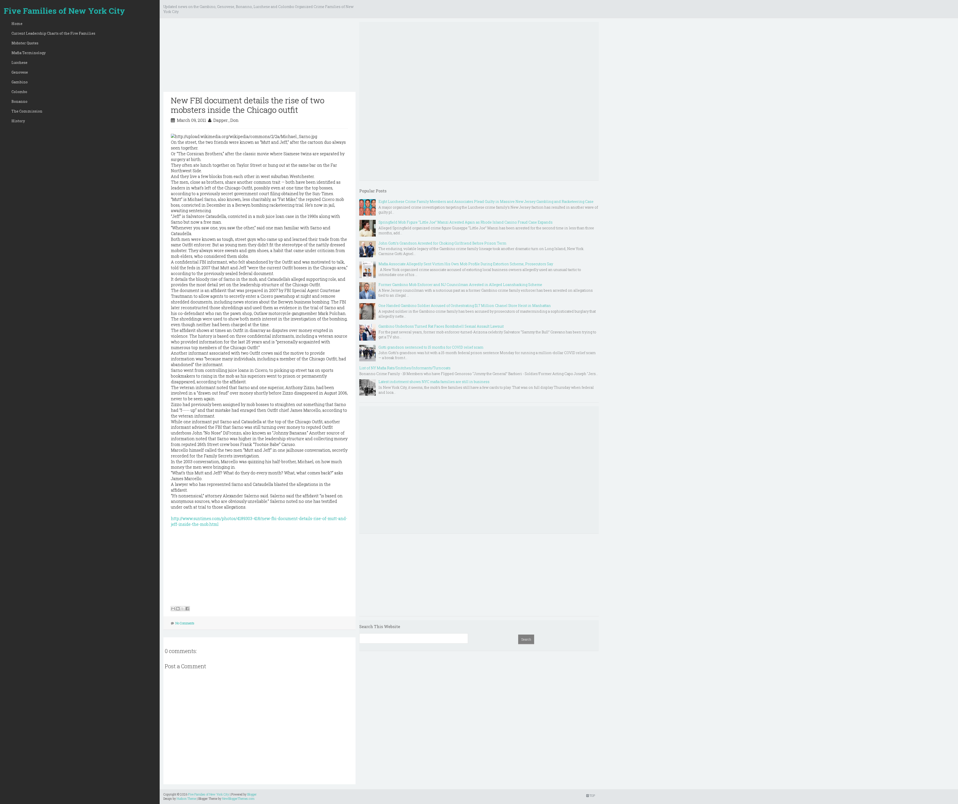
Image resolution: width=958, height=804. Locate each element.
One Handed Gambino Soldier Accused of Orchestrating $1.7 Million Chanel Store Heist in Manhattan (464, 305)
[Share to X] (182, 608)
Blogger (252, 794)
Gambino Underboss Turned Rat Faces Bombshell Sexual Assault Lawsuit (441, 326)
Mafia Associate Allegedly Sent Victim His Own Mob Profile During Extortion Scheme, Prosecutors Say (465, 264)
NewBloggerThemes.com (238, 799)
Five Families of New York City (64, 10)
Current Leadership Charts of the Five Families (53, 33)
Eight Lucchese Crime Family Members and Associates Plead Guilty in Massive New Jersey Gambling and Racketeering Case (486, 201)
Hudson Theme (186, 799)
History (18, 121)
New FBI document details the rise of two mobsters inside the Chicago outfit (247, 105)
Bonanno (19, 101)
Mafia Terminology (28, 52)
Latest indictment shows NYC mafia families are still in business (433, 381)
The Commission (26, 111)
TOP (592, 796)
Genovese (19, 72)
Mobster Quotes (24, 43)
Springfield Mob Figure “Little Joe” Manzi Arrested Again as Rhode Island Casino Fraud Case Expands (465, 222)
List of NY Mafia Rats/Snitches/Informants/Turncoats (405, 368)
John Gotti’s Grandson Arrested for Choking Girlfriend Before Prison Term (442, 243)
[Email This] (173, 608)
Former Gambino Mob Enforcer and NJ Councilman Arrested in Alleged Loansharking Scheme (460, 284)
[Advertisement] (259, 57)
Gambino (19, 82)
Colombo (19, 91)
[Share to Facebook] (187, 608)
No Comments (184, 623)
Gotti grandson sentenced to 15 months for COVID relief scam (430, 347)
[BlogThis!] (177, 608)
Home (16, 23)
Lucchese (19, 62)
